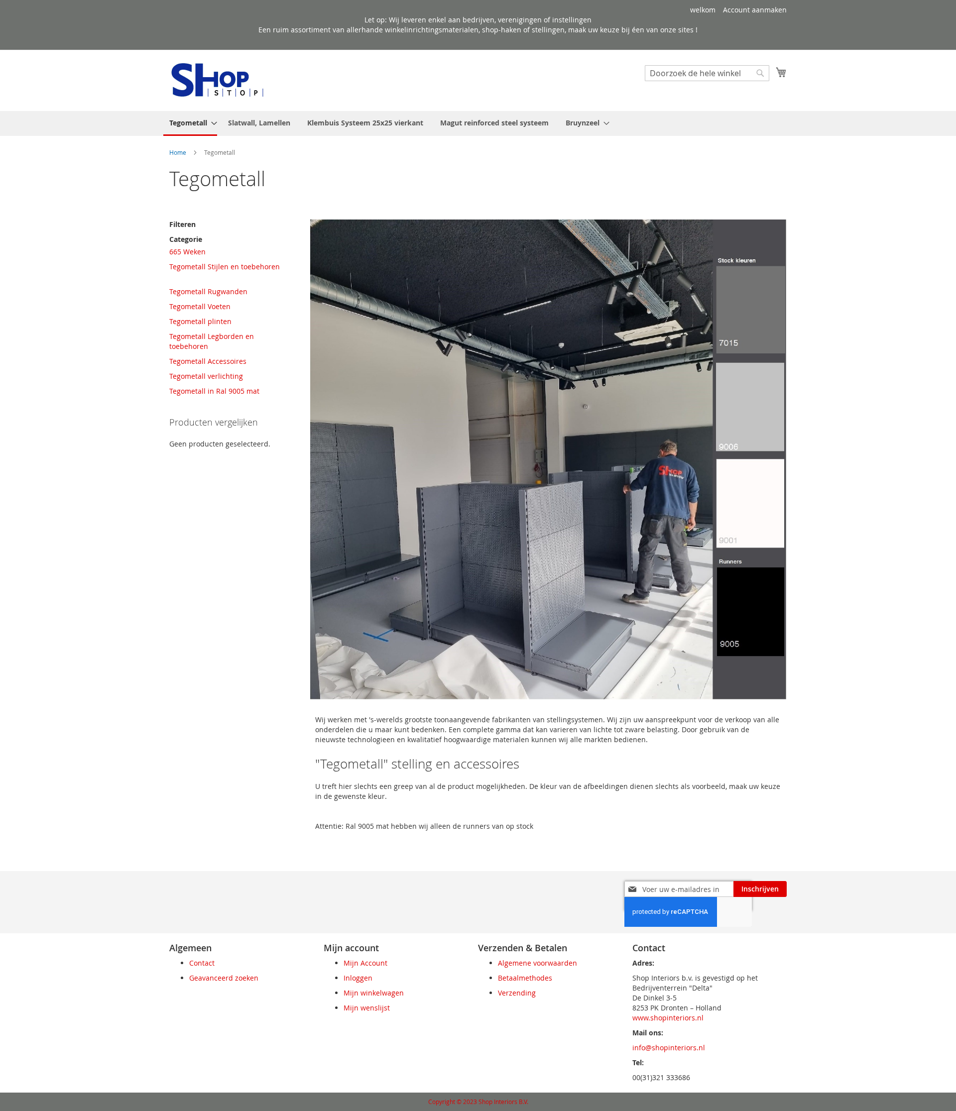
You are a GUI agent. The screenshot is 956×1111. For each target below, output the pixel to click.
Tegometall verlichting (206, 376)
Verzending (517, 993)
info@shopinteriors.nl (668, 1047)
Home (178, 152)
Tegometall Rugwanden (208, 291)
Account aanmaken (755, 9)
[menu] (478, 123)
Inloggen (358, 978)
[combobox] (707, 73)
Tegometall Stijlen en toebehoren (224, 266)
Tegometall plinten (200, 321)
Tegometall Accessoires (207, 361)
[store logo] (231, 80)
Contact (202, 963)
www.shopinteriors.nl (668, 1017)
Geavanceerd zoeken (223, 978)
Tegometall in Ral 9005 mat (214, 391)
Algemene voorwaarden (537, 963)
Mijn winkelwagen (374, 993)
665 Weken (187, 251)
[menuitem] (190, 123)
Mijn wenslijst (367, 1007)
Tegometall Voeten (200, 306)
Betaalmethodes (525, 978)
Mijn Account (365, 963)
